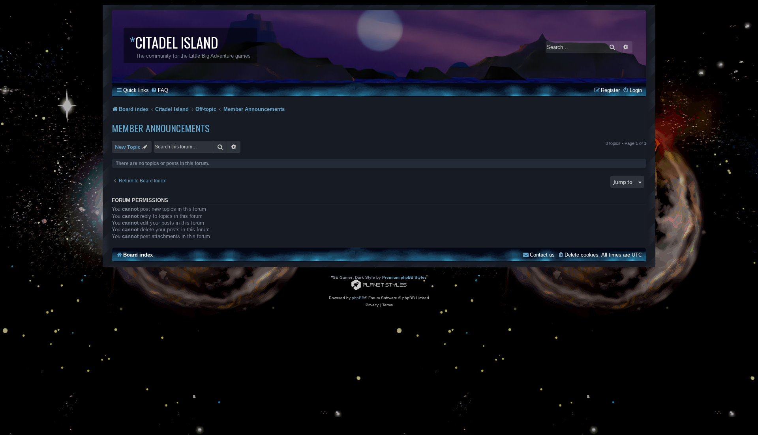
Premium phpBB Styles (404, 277)
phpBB (358, 298)
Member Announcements (161, 128)
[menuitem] (159, 90)
